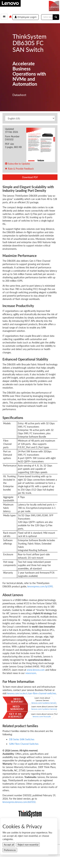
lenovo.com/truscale (42, 716)
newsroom (30, 673)
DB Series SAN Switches (21, 739)
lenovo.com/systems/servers (44, 702)
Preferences (10, 850)
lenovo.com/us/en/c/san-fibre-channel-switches (31, 693)
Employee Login (26, 17)
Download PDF (30, 177)
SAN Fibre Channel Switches (23, 743)
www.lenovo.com (36, 669)
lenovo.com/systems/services (44, 709)
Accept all (9, 844)
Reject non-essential (28, 844)
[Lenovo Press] (54, 5)
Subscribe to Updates (18, 163)
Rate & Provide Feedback (20, 168)
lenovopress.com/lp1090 (40, 586)
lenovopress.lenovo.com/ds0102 (19, 802)
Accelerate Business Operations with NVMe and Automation (29, 74)
